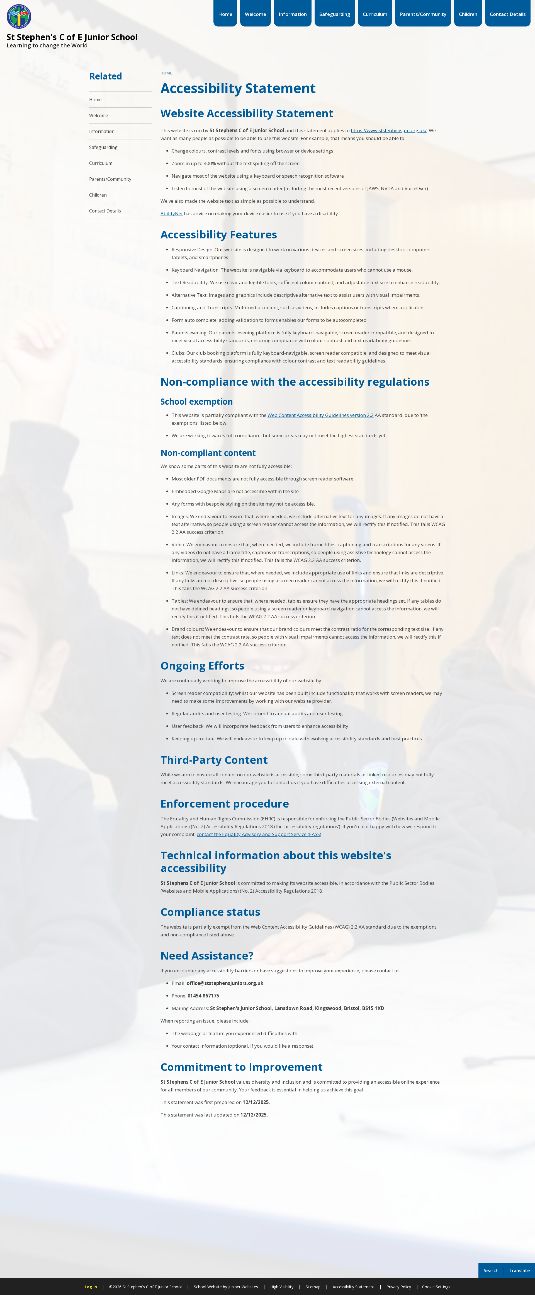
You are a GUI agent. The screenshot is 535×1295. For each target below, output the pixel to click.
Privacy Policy (398, 1286)
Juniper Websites (242, 1286)
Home (166, 73)
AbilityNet (171, 213)
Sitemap (313, 1286)
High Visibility (281, 1286)
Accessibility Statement (353, 1286)
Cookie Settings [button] (436, 1286)
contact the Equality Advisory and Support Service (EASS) (259, 834)
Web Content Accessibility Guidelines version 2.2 (321, 415)
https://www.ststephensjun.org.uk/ (389, 130)
